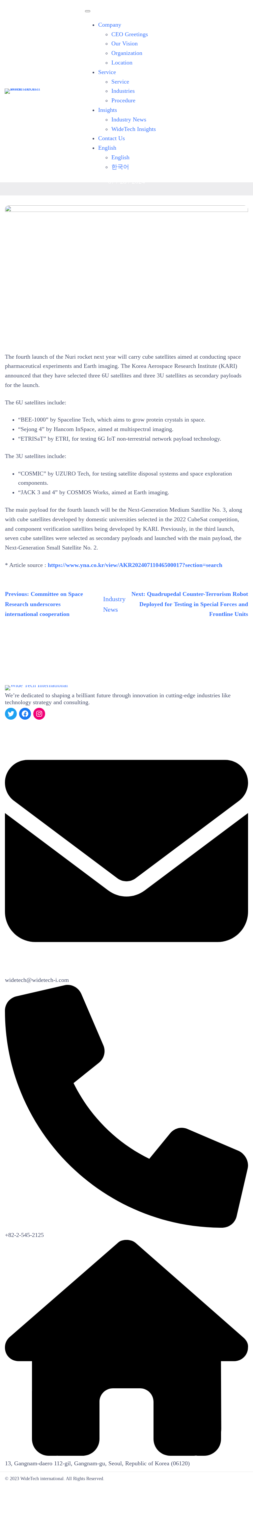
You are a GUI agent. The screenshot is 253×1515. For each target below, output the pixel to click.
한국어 (120, 167)
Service (107, 72)
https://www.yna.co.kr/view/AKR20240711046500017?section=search (135, 565)
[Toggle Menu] (87, 11)
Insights (107, 110)
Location (121, 62)
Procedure (123, 100)
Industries (123, 91)
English (107, 147)
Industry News (128, 119)
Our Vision (124, 43)
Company (109, 24)
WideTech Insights (133, 129)
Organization (126, 53)
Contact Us (111, 138)
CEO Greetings (129, 34)
